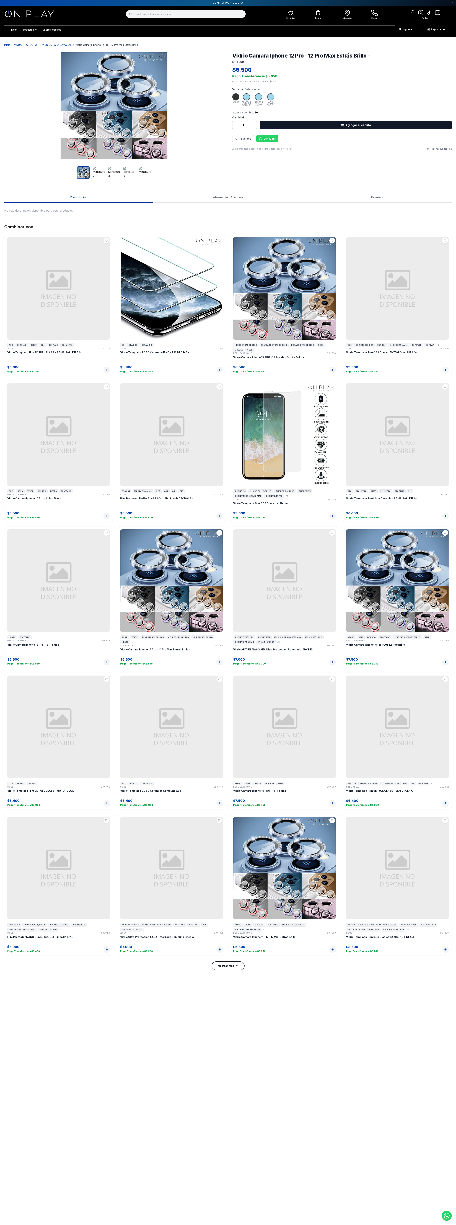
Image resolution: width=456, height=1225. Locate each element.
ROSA (320, 345)
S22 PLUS (21, 345)
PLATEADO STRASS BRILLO (274, 345)
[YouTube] (437, 12)
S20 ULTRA (361, 491)
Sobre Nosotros (51, 29)
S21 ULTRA (385, 491)
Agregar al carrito (358, 125)
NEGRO (53, 491)
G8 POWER (416, 345)
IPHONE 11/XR (305, 491)
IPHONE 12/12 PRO (274, 496)
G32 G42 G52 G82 (364, 345)
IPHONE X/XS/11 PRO (285, 491)
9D (123, 345)
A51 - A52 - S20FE (356, 929)
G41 (173, 491)
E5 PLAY (33, 783)
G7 (412, 783)
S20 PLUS (399, 491)
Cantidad (238, 117)
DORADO (42, 491)
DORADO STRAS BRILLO (302, 345)
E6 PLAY (21, 783)
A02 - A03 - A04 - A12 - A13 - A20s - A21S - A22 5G (146, 925)
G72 (350, 345)
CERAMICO (147, 345)
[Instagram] (420, 12)
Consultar (269, 138)
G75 (158, 491)
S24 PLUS (53, 345)
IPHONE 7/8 (240, 491)
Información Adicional (228, 197)
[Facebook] (412, 12)
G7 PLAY (430, 345)
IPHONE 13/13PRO (266, 642)
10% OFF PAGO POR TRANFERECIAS (228, 2)
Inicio (14, 29)
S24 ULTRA (67, 345)
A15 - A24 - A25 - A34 (132, 929)
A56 (11, 345)
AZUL (249, 350)
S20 (349, 491)
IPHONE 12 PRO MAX (244, 642)
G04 (166, 491)
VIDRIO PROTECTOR (26, 44)
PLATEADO (66, 491)
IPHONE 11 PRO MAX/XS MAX (248, 496)
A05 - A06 (180, 925)
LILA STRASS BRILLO (203, 637)
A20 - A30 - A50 (408, 925)
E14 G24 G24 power (398, 345)
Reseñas (377, 197)
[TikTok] (429, 12)
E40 (181, 491)
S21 (409, 491)
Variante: (238, 89)
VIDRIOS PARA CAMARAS (57, 44)
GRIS (11, 491)
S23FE (34, 345)
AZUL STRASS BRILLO (178, 637)
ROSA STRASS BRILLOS (153, 637)
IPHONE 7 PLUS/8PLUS (260, 491)
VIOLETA (239, 350)
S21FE (373, 491)
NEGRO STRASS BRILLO (246, 345)
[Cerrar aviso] (452, 3)
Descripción (78, 197)
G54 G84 (381, 345)
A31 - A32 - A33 (428, 925)
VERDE (30, 491)
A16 (204, 925)
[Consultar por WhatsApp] (447, 1216)
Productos (28, 29)
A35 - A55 (194, 925)
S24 (42, 345)
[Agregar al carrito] (106, 370)
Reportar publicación (441, 148)
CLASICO (133, 345)
